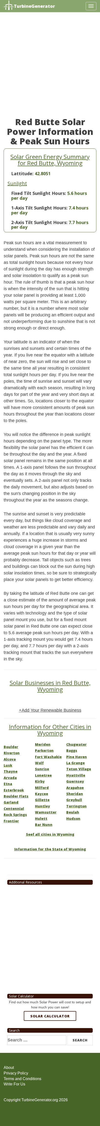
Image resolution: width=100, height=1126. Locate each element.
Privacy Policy (16, 1073)
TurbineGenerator (34, 6)
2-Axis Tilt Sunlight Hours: (39, 222)
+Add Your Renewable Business (50, 710)
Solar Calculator (50, 1016)
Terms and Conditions (22, 1079)
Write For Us (14, 1084)
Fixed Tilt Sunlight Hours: (38, 193)
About (9, 1067)
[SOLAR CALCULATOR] (50, 1033)
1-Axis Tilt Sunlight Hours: (39, 208)
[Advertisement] (50, 67)
